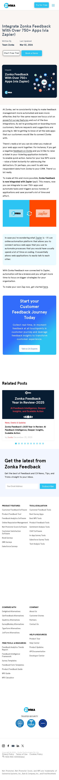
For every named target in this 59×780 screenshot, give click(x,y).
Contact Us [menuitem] (34, 624)
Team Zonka (8, 45)
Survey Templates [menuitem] (9, 661)
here (45, 287)
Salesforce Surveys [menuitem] (10, 546)
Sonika (10, 437)
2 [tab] (19, 443)
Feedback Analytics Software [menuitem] (14, 518)
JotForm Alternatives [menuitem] (11, 633)
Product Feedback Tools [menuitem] (39, 523)
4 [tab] (25, 443)
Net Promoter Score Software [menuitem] (14, 527)
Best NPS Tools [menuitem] (36, 518)
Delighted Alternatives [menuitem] (11, 611)
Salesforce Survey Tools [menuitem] (39, 540)
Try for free (41, 5)
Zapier (39, 237)
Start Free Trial (11, 53)
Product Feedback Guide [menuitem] (12, 669)
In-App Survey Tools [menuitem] (38, 535)
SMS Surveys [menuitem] (7, 542)
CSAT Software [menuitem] (36, 531)
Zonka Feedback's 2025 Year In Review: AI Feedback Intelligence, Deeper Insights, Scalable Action (25, 429)
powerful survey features (16, 120)
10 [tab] (43, 443)
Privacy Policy (8, 754)
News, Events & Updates (15, 423)
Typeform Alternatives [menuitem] (11, 628)
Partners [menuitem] (33, 620)
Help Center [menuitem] (35, 643)
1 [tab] (16, 443)
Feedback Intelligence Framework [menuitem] (11, 655)
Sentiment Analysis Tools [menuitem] (40, 527)
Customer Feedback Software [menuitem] (14, 510)
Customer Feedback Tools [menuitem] (40, 510)
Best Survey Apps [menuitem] (37, 514)
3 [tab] (22, 443)
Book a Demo (31, 53)
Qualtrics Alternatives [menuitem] (11, 620)
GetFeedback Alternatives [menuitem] (13, 616)
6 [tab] (31, 443)
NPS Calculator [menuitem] (8, 678)
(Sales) (14, 757)
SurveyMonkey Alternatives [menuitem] (13, 624)
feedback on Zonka (22, 151)
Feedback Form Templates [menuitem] (13, 665)
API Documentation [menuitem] (37, 651)
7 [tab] (34, 443)
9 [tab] (40, 443)
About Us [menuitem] (33, 611)
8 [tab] (37, 443)
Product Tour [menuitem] (35, 639)
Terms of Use (21, 754)
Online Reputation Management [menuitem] (15, 523)
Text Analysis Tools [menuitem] (37, 544)
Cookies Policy (36, 754)
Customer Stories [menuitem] (37, 616)
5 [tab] (28, 443)
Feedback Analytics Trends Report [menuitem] (13, 648)
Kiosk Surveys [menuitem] (7, 538)
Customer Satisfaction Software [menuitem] (11, 532)
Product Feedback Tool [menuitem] (11, 514)
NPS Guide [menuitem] (6, 673)
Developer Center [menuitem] (37, 656)
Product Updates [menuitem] (36, 647)
